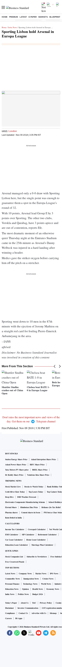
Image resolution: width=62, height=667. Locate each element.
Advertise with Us (39, 613)
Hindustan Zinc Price (29, 507)
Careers (8, 618)
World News (46, 584)
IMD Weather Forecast (26, 497)
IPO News (54, 573)
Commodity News (12, 579)
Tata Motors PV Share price (17, 470)
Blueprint (54, 17)
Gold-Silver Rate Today (15, 492)
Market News (40, 573)
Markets (43, 17)
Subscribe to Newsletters (37, 556)
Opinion (25, 589)
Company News (25, 573)
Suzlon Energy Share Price (16, 459)
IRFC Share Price (37, 464)
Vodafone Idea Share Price (38, 475)
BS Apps (18, 618)
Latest (23, 17)
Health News (37, 589)
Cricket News (47, 579)
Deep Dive (9, 497)
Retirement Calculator (47, 534)
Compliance (10, 613)
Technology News (30, 584)
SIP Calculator (28, 534)
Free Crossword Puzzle (14, 562)
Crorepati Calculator (37, 529)
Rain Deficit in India (13, 517)
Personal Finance (12, 584)
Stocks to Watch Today (33, 486)
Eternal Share (11, 507)
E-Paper (33, 17)
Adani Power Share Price (15, 464)
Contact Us (23, 613)
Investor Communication (28, 608)
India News (12, 27)
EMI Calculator (11, 534)
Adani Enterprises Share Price (43, 459)
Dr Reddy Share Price (14, 475)
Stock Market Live (13, 486)
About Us (24, 603)
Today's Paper (11, 603)
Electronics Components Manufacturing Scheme (25, 502)
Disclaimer (9, 608)
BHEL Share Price (40, 470)
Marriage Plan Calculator (42, 545)
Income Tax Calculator (14, 529)
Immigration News (31, 579)
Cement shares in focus (30, 512)
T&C (34, 603)
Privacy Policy (46, 603)
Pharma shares (11, 512)
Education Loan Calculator (16, 545)
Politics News (23, 594)
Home (4, 17)
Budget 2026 (37, 594)
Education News (11, 589)
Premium (13, 17)
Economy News (52, 589)
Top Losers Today (36, 492)
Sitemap (53, 613)
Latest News (10, 573)
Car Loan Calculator (14, 540)
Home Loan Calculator (36, 540)
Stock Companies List (14, 556)
